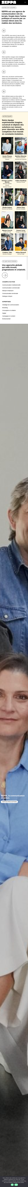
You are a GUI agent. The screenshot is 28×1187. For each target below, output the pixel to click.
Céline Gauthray (20, 180)
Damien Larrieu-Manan (7, 181)
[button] (25, 2)
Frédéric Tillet (7, 252)
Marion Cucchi (7, 230)
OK (12, 1184)
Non (16, 1184)
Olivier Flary (21, 207)
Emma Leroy (21, 230)
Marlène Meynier (20, 156)
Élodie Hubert (7, 207)
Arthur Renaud (21, 252)
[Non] (25, 1181)
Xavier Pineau (7, 156)
